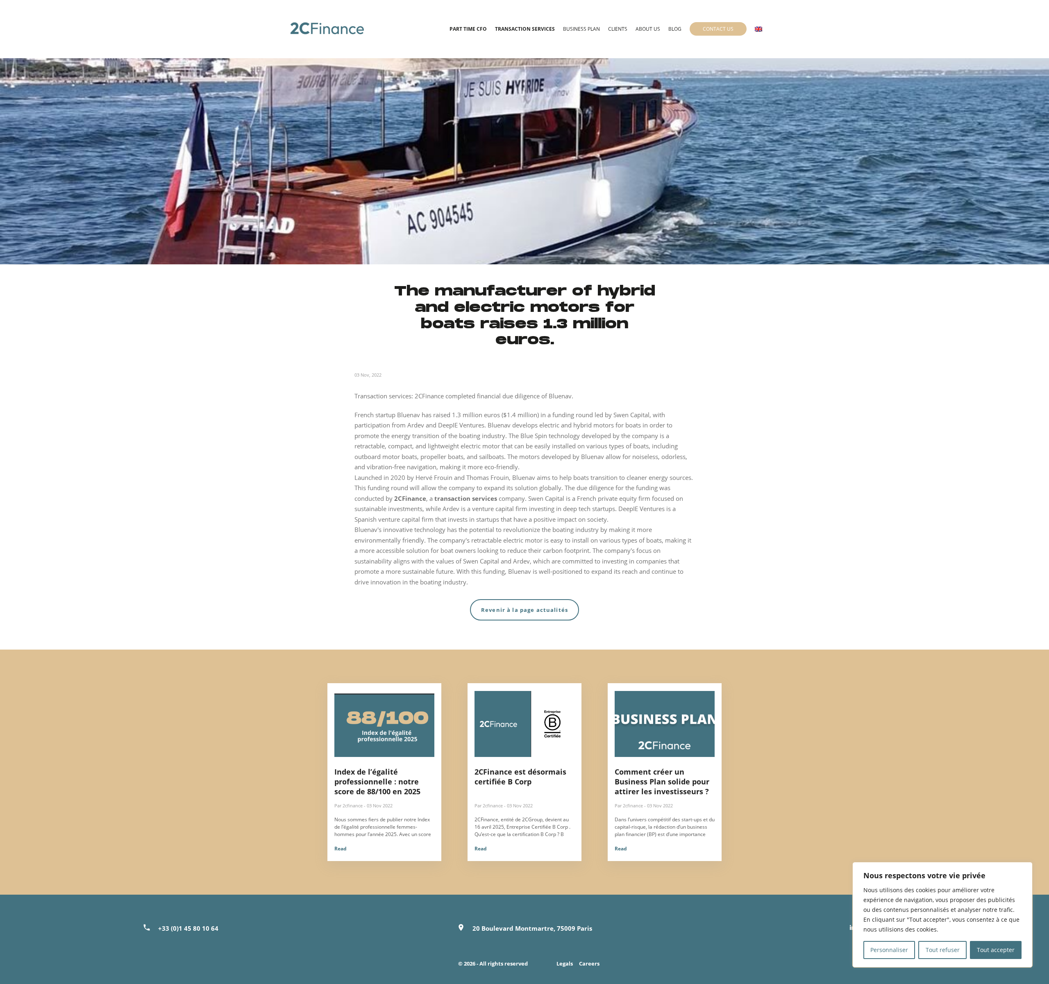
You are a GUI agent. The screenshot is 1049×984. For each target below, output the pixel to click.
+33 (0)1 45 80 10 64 (188, 928)
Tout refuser (943, 950)
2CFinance (410, 498)
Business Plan (581, 28)
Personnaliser (889, 950)
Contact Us (718, 28)
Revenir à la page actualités (524, 610)
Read (340, 848)
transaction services (465, 498)
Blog (674, 28)
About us (648, 28)
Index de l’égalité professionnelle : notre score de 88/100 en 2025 (377, 781)
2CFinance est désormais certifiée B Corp (520, 776)
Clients (617, 28)
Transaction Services (525, 28)
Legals (564, 963)
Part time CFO (468, 28)
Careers (589, 963)
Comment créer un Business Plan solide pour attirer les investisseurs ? (662, 781)
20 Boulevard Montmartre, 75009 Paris (532, 928)
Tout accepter (996, 950)
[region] (942, 915)
